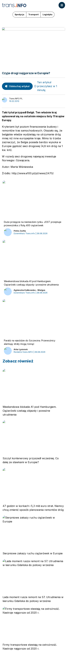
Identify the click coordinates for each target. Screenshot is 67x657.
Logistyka (47, 14)
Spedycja (19, 14)
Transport (33, 14)
